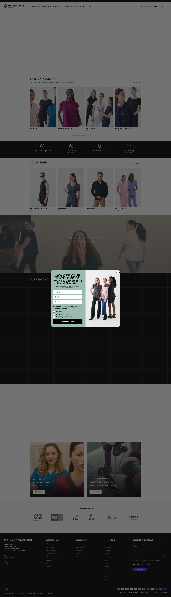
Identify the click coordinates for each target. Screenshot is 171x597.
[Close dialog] (118, 272)
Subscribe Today (68, 322)
